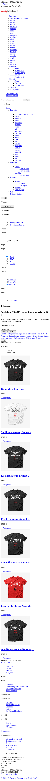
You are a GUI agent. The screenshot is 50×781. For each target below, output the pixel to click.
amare (12, 41)
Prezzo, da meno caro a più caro (26, 336)
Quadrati (18, 83)
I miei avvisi (10, 749)
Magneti (15, 81)
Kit (7, 92)
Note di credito (11, 745)
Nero (11, 284)
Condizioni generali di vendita (17, 687)
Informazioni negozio (9, 774)
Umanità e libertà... (12, 388)
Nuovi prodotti (11, 725)
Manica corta (19, 71)
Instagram (9, 673)
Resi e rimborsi (11, 691)
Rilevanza (31, 334)
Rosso (11, 282)
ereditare (13, 37)
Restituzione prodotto (13, 741)
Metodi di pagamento (13, 689)
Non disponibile (17, 225)
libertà (12, 24)
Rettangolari (19, 85)
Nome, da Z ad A (8, 331)
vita (11, 62)
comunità (13, 50)
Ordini (8, 743)
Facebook (9, 666)
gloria (12, 39)
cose (11, 43)
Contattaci (9, 707)
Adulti (14, 68)
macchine (13, 27)
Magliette (11, 66)
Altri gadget (14, 89)
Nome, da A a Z (41, 334)
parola (12, 20)
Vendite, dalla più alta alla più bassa (14, 334)
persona (13, 29)
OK (4, 198)
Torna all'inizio (7, 662)
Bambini (15, 75)
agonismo (13, 35)
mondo (12, 60)
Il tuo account (6, 731)
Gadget (10, 79)
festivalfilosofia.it (12, 96)
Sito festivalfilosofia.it (14, 711)
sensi (12, 58)
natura (12, 45)
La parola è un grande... (15, 475)
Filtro (3, 340)
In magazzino (16, 223)
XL (12, 264)
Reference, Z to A (34, 338)
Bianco (12, 280)
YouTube (9, 670)
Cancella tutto (7, 206)
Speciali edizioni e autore (19, 18)
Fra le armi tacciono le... (15, 519)
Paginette (11, 16)
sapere (12, 54)
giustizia (13, 22)
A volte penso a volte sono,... (17, 649)
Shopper (13, 87)
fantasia (13, 52)
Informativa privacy (13, 705)
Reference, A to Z (20, 338)
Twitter (8, 668)
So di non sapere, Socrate (16, 432)
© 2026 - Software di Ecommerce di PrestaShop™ (19, 778)
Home (8, 108)
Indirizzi (9, 747)
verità (12, 31)
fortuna (12, 48)
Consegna (9, 684)
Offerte (8, 723)
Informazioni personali (14, 739)
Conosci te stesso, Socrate (16, 605)
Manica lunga (20, 73)
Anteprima (6, 398)
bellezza (13, 64)
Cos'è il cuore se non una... (17, 562)
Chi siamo (9, 703)
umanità (13, 56)
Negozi (8, 709)
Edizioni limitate (12, 94)
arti (11, 33)
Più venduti (10, 727)
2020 (13, 301)
